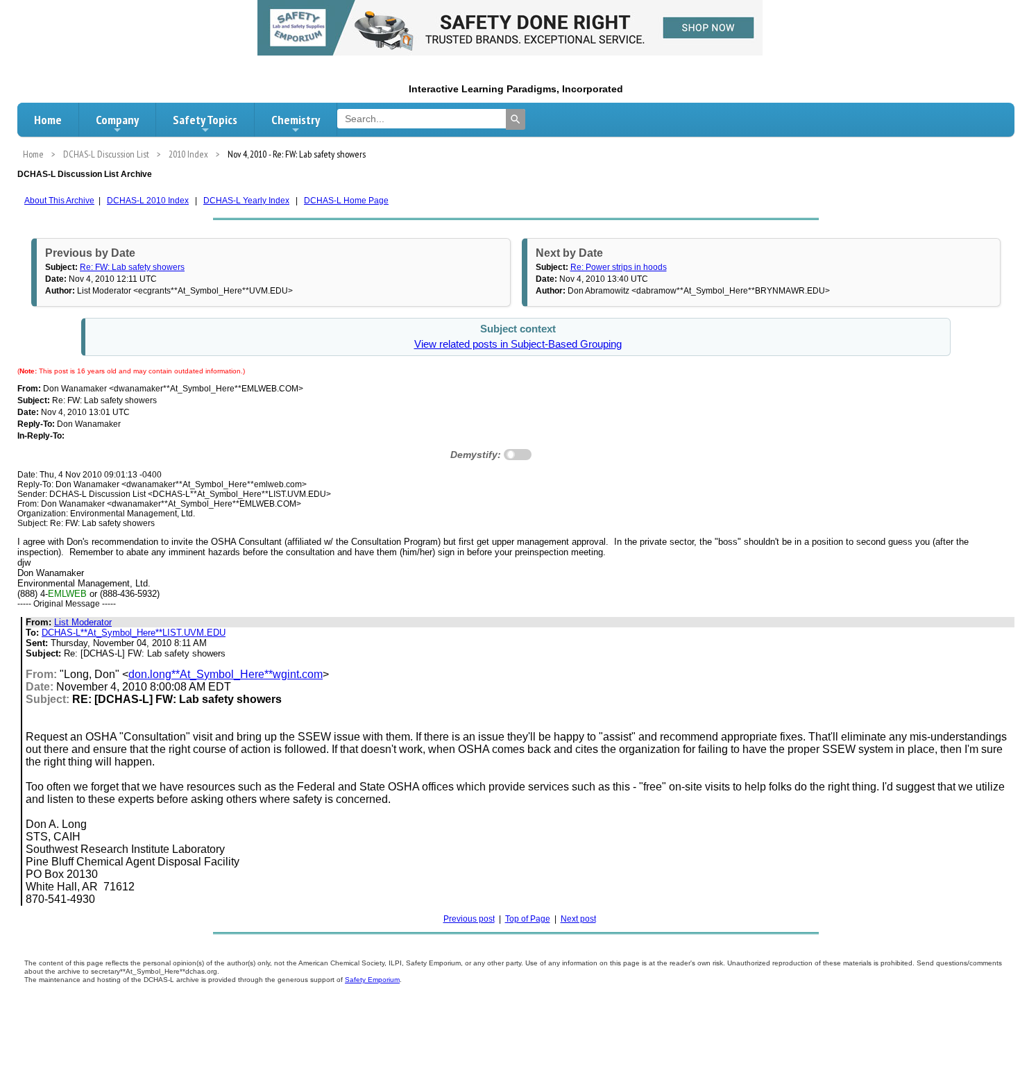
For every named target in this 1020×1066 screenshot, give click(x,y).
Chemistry (295, 120)
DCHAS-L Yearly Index (246, 200)
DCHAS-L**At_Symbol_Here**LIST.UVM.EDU (134, 632)
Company (117, 120)
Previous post (469, 919)
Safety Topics (205, 120)
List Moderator (83, 622)
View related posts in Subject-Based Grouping (518, 344)
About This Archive (59, 200)
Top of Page (527, 919)
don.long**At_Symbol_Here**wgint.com (225, 674)
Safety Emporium (372, 979)
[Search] (515, 119)
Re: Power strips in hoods (618, 267)
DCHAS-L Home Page (346, 200)
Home (48, 120)
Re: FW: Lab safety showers (132, 267)
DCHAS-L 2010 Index (148, 200)
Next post (578, 919)
